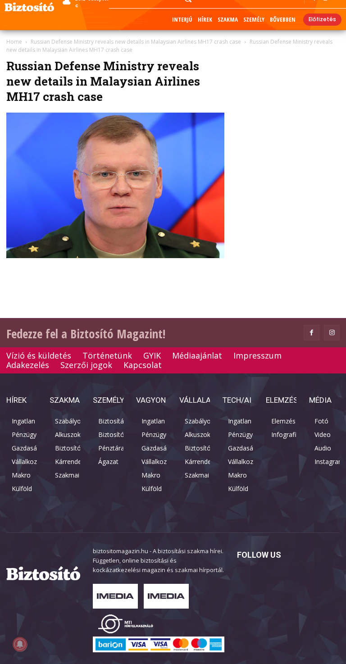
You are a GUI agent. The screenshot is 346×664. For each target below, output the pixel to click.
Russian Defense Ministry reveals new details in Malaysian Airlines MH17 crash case (136, 41)
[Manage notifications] (20, 644)
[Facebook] (311, 333)
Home (14, 41)
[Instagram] (332, 333)
